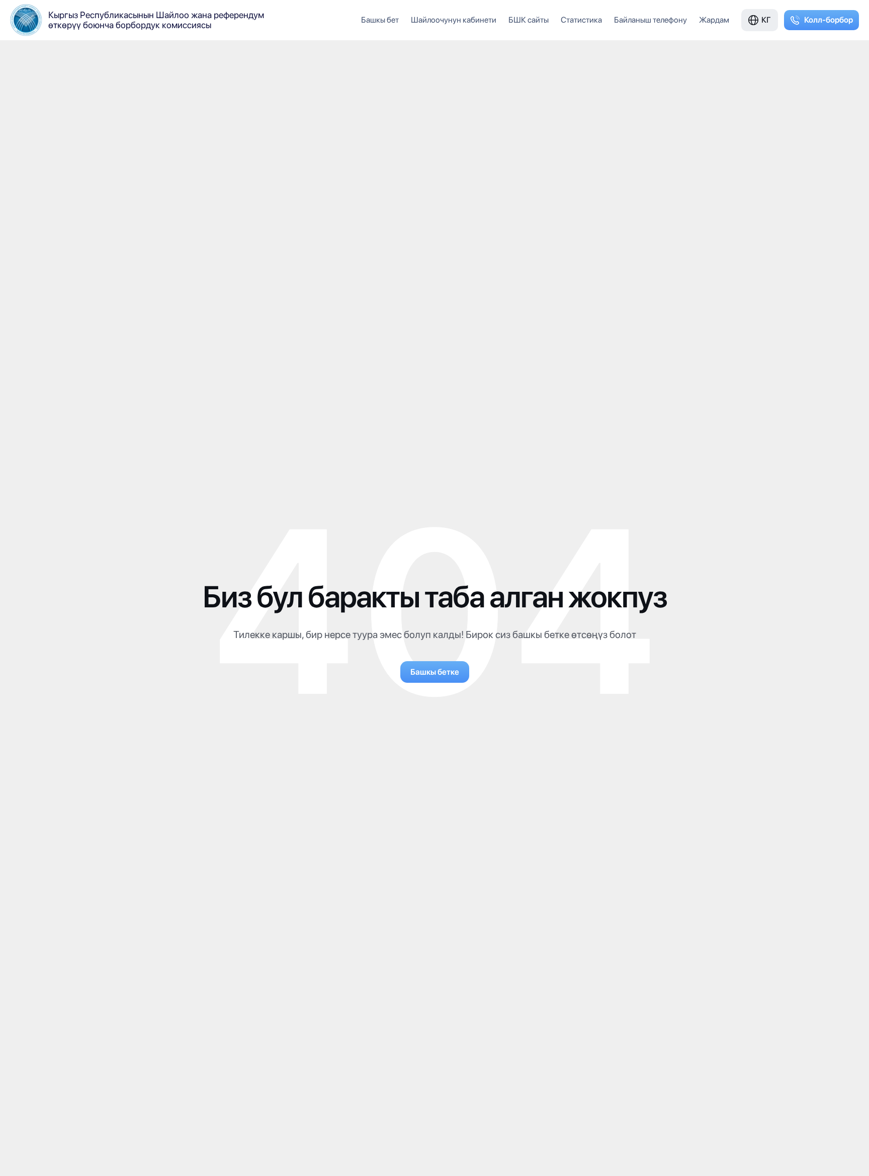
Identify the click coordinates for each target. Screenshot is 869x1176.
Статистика (581, 20)
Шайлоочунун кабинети (453, 20)
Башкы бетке (434, 672)
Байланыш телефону (650, 20)
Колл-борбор (828, 20)
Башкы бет (380, 20)
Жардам (714, 20)
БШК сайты (528, 20)
